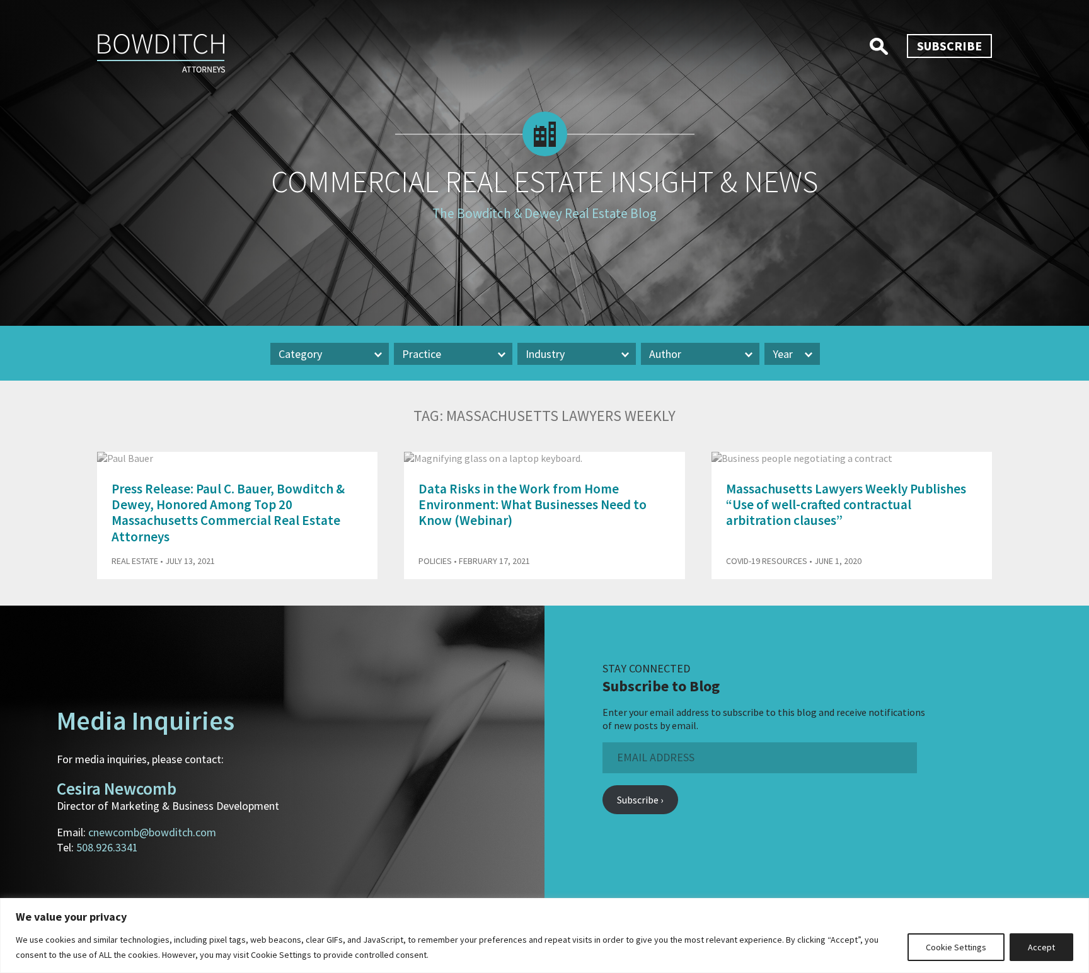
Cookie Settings (956, 947)
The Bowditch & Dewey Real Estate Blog (544, 213)
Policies (435, 561)
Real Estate (135, 561)
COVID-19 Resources (766, 561)
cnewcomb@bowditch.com (152, 832)
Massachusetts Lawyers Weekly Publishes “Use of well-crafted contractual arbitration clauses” (846, 504)
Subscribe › (640, 799)
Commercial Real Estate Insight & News (544, 181)
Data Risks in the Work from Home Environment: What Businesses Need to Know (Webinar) (532, 504)
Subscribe (949, 46)
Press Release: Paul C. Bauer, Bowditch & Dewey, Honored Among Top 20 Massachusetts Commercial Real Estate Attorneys (228, 512)
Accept (1041, 947)
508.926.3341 (107, 847)
